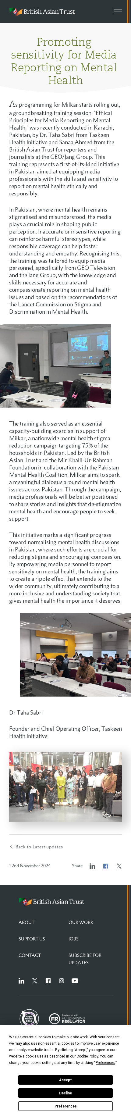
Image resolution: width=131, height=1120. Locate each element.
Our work (81, 922)
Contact (30, 955)
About (26, 922)
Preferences (66, 1106)
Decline (65, 1093)
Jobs (74, 939)
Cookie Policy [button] (87, 1056)
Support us (32, 939)
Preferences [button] (105, 1063)
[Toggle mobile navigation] (115, 11)
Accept (65, 1080)
